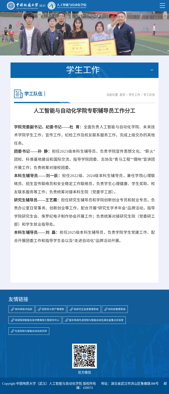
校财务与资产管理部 (53, 309)
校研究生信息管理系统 (86, 309)
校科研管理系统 (117, 309)
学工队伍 (149, 94)
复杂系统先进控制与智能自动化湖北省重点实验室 (96, 320)
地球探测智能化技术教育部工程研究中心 (37, 320)
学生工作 (134, 94)
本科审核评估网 (23, 309)
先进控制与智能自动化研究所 (31, 331)
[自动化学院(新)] (46, 6)
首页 (122, 94)
